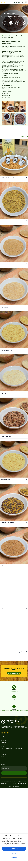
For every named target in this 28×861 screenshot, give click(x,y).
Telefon (14, 689)
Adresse (14, 709)
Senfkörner (12, 36)
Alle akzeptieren (14, 848)
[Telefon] (14, 687)
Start (3, 36)
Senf (7, 36)
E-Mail (14, 699)
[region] (14, 847)
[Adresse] (14, 706)
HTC (15, 786)
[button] (26, 2)
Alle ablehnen (14, 857)
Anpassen (14, 853)
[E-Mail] (14, 696)
